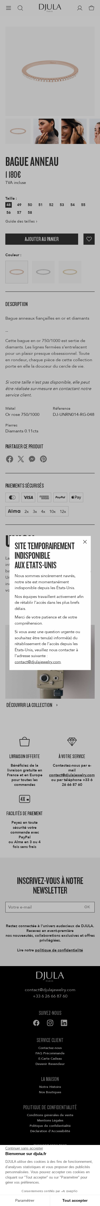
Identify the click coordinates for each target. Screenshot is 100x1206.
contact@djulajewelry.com (38, 661)
